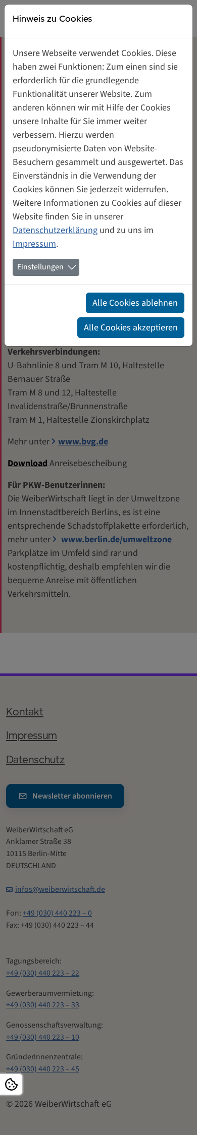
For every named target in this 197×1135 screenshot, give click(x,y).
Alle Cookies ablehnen (135, 303)
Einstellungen (40, 266)
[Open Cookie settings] (11, 1084)
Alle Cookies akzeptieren (131, 327)
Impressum (34, 244)
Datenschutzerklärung (55, 230)
